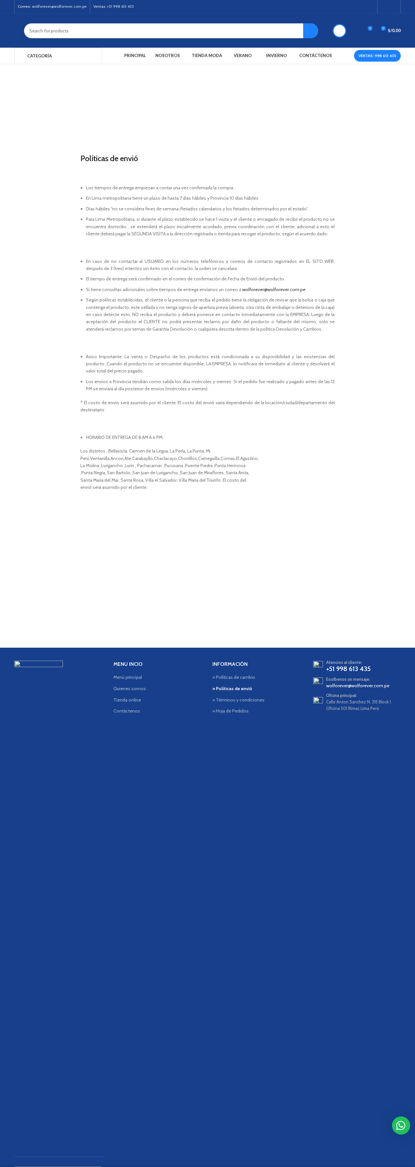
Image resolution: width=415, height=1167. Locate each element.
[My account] (339, 30)
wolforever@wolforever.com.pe (273, 289)
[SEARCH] (310, 30)
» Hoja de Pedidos (230, 711)
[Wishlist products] (355, 30)
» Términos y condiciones (238, 700)
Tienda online (127, 700)
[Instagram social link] (393, 6)
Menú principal (127, 677)
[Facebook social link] (385, 6)
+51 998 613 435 (348, 669)
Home (186, 117)
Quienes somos (129, 688)
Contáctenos (126, 711)
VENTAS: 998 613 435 (377, 55)
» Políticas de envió (232, 688)
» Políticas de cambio (233, 677)
